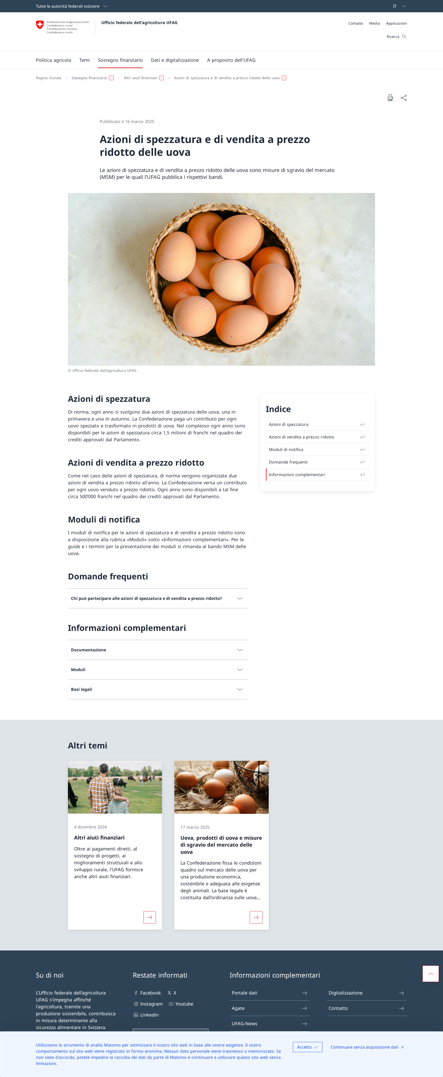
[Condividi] (403, 97)
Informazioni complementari (297, 474)
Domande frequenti (288, 462)
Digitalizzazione (346, 993)
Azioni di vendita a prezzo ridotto (301, 437)
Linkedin (149, 1015)
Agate (238, 1008)
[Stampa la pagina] (390, 97)
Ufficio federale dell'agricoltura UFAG (139, 22)
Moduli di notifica (286, 449)
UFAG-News (244, 1023)
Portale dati (244, 993)
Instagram (151, 1004)
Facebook (150, 993)
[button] (53, 60)
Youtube (184, 1004)
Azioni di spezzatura (288, 424)
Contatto (338, 1008)
